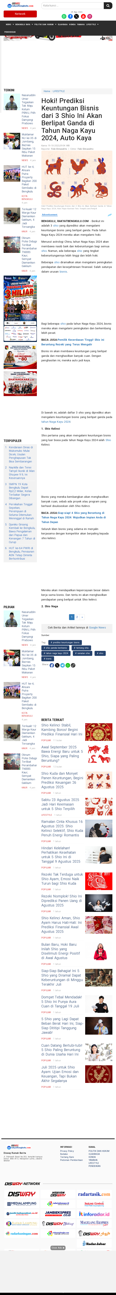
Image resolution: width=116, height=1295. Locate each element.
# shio (100, 653)
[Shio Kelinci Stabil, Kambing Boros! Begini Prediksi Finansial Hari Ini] (98, 732)
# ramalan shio (82, 653)
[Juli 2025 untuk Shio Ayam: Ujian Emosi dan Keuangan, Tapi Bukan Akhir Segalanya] (98, 1074)
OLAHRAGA (63, 24)
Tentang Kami (67, 1157)
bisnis (63, 272)
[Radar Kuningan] (21, 1233)
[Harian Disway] (58, 1194)
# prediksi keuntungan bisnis (65, 642)
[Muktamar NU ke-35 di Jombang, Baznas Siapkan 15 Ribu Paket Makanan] (12, 141)
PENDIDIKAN (10, 32)
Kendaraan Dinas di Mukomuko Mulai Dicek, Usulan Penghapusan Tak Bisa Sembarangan (19, 454)
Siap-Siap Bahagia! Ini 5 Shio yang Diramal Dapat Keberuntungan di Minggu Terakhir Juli (62, 977)
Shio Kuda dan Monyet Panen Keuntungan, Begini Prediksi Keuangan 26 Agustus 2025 (62, 780)
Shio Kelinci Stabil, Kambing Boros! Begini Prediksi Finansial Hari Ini (61, 730)
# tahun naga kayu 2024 (56, 653)
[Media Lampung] (21, 1203)
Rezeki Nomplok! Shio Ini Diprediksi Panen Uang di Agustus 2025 (61, 901)
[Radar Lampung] (21, 1223)
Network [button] (20, 14)
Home (47, 91)
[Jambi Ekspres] (58, 1213)
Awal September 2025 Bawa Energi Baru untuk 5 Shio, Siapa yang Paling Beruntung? (62, 754)
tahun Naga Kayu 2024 (55, 422)
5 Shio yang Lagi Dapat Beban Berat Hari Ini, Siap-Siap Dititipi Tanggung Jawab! (62, 1026)
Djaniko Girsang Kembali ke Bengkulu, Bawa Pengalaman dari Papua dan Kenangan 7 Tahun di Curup (20, 533)
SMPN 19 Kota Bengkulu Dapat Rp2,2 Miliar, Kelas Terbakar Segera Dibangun (18, 491)
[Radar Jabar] (94, 1243)
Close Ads (57, 1247)
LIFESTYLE (91, 24)
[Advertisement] (60, 64)
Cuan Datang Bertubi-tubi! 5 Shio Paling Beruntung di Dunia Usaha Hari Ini (61, 1050)
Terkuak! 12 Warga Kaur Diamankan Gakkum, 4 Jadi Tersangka (29, 218)
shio (55, 226)
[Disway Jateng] (58, 1223)
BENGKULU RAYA (22, 24)
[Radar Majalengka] (58, 1233)
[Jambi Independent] (21, 1213)
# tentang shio (81, 648)
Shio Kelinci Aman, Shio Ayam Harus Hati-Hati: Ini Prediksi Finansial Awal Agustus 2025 (61, 925)
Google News (97, 628)
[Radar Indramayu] (58, 1203)
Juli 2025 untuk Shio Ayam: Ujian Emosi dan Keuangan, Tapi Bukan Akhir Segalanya (60, 1074)
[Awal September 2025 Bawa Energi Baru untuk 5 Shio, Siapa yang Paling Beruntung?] (98, 754)
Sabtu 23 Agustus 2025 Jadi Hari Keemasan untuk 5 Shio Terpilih (60, 804)
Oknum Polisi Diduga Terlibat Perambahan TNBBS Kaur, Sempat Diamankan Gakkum (29, 252)
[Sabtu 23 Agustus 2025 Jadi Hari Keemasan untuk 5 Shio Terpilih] (98, 806)
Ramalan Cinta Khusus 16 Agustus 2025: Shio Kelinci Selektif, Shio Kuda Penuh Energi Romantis (62, 828)
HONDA (72, 24)
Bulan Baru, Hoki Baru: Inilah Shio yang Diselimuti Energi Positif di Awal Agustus (60, 951)
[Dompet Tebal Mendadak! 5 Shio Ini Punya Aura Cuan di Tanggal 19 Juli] (98, 1004)
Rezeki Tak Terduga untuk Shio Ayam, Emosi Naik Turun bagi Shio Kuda (62, 879)
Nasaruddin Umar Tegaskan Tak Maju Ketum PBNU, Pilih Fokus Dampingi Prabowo (28, 109)
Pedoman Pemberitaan (71, 1160)
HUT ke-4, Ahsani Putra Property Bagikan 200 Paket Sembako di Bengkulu (29, 179)
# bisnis (48, 658)
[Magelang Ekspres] (94, 1223)
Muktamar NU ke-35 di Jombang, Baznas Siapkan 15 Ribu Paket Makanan (29, 145)
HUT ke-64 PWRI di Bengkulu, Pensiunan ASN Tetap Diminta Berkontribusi (19, 553)
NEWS (8, 24)
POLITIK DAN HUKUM (44, 24)
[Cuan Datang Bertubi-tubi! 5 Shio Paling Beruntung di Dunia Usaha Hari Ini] (98, 1052)
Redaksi (64, 1154)
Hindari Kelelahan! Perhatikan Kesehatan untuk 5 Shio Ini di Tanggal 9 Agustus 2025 (61, 855)
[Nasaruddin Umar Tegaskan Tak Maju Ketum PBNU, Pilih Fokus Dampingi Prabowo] (12, 102)
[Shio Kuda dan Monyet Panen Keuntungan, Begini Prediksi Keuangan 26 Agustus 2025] (98, 780)
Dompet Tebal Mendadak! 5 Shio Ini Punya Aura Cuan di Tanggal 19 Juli (61, 1002)
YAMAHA (81, 24)
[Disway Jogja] (94, 1233)
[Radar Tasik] (94, 1194)
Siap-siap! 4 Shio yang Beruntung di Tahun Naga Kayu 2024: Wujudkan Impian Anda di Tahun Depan (73, 517)
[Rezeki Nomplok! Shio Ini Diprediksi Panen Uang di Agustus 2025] (98, 903)
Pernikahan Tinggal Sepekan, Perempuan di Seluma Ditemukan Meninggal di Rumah (19, 511)
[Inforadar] (94, 1213)
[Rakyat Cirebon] (94, 1203)
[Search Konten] (108, 6)
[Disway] (21, 1194)
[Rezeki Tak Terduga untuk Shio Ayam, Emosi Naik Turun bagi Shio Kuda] (98, 881)
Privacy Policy (67, 1151)
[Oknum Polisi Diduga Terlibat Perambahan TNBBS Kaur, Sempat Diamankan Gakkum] (12, 244)
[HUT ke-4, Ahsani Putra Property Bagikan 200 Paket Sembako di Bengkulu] (12, 173)
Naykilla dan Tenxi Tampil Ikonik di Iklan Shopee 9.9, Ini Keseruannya (20, 473)
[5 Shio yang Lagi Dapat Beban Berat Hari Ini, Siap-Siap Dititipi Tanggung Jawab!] (98, 1026)
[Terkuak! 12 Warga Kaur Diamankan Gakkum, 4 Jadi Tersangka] (12, 216)
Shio (108, 440)
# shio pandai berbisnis (55, 648)
